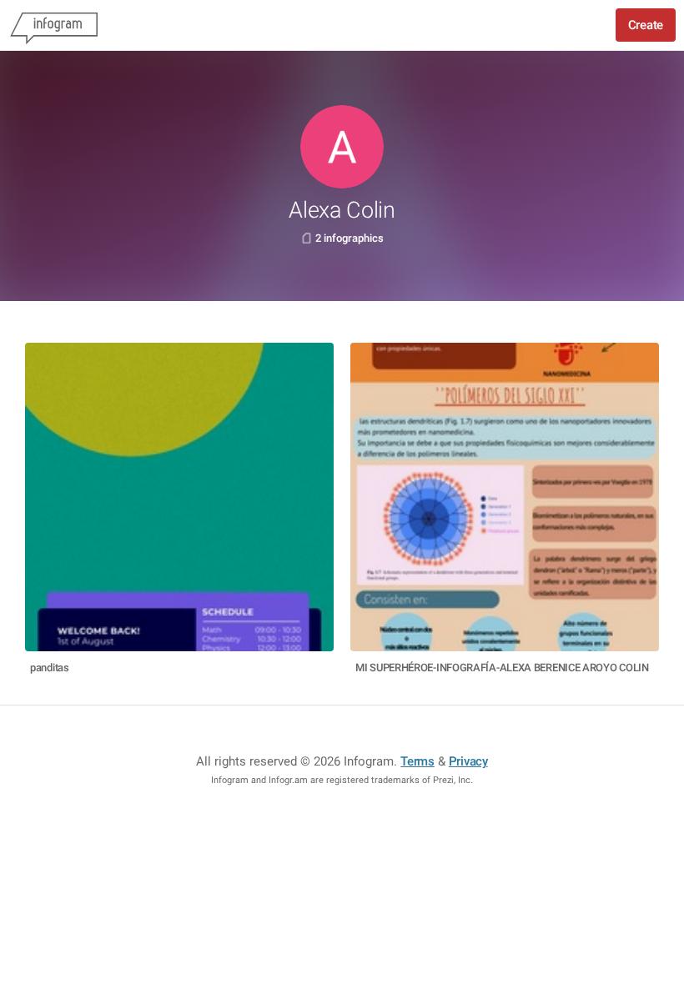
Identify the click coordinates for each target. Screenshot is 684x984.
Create (645, 25)
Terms (417, 761)
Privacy (468, 761)
